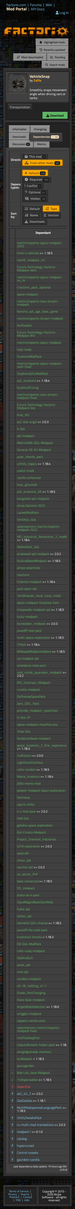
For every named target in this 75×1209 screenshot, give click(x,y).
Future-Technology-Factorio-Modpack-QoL (36, 406)
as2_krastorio (27, 380)
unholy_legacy (27, 463)
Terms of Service (19, 1191)
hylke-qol (23, 909)
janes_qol (23, 964)
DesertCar (24, 1086)
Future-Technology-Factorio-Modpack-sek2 (36, 268)
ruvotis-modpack (28, 689)
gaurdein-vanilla (28, 1159)
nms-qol (22, 971)
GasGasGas (25, 1100)
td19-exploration (29, 846)
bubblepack (25, 1058)
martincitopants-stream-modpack (40, 318)
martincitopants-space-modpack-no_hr (39, 279)
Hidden (37, 198)
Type (53, 208)
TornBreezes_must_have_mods (39, 595)
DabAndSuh (25, 957)
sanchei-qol (25, 867)
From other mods (44, 162)
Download (56, 115)
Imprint (25, 1194)
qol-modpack (25, 435)
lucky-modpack (27, 616)
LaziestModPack (28, 512)
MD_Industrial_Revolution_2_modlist (43, 536)
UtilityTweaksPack (29, 1117)
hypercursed (25, 1145)
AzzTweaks (24, 325)
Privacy (12, 1194)
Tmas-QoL (24, 731)
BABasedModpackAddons (34, 651)
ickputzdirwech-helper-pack (36, 1044)
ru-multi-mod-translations (35, 1124)
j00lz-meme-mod (28, 783)
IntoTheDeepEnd (28, 1037)
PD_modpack (26, 888)
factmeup (23, 797)
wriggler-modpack (29, 1013)
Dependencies (45, 137)
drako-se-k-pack (28, 895)
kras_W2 (23, 414)
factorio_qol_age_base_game (37, 311)
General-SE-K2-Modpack (34, 449)
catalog (22, 1138)
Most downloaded (32, 57)
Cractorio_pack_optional (34, 287)
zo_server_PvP (27, 874)
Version (53, 215)
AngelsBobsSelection (31, 1006)
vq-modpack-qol (28, 658)
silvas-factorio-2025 (31, 505)
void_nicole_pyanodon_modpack (40, 672)
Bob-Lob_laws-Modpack (33, 1072)
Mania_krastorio (28, 776)
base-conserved (28, 881)
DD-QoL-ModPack (29, 943)
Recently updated (54, 50)
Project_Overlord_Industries (36, 839)
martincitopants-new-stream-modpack (37, 303)
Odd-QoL (23, 818)
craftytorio (24, 755)
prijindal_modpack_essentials (37, 710)
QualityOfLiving (27, 387)
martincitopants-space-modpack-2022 (39, 244)
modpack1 (24, 1131)
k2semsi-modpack (29, 581)
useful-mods (25, 470)
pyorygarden (25, 1065)
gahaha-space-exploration (35, 825)
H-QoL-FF (23, 717)
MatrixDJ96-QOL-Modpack (35, 442)
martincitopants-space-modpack (39, 342)
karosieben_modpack (32, 623)
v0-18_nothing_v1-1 (32, 985)
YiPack (22, 644)
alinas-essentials (28, 567)
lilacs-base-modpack (31, 999)
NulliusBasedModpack (32, 560)
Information (19, 129)
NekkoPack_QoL (28, 546)
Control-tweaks (27, 1152)
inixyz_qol (24, 860)
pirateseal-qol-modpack (33, 553)
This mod (36, 156)
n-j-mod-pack (27, 811)
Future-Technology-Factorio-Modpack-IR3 (36, 334)
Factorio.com (16, 5)
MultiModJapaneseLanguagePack (40, 1107)
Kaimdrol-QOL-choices (32, 923)
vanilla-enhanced (29, 477)
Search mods (57, 65)
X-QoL (21, 428)
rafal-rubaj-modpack (31, 950)
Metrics (41, 144)
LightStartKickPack (30, 762)
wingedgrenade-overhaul (34, 1051)
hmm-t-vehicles (28, 253)
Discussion (20, 144)
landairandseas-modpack (34, 738)
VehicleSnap (40, 76)
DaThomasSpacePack (31, 696)
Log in (64, 12)
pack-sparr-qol (27, 588)
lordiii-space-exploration (34, 637)
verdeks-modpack (29, 978)
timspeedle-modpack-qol (34, 609)
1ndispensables (28, 1079)
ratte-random (26, 769)
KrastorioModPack (29, 356)
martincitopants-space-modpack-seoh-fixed (39, 365)
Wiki (49, 5)
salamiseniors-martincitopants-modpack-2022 (38, 528)
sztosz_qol (24, 916)
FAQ (18, 1200)
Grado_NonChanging (31, 992)
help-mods (24, 349)
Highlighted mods (54, 42)
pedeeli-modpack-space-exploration (41, 790)
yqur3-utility (26, 804)
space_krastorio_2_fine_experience (41, 745)
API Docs (37, 9)
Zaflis (37, 80)
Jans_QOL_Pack (28, 703)
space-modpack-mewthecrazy (37, 724)
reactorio (23, 574)
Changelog (40, 129)
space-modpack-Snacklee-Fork (38, 602)
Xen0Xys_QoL (26, 519)
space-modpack (27, 294)
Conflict (33, 185)
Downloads (19, 137)
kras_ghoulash (27, 484)
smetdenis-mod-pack (31, 665)
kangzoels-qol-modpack (33, 498)
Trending (59, 57)
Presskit (14, 1197)
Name (33, 215)
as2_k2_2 (24, 1093)
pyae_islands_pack (30, 456)
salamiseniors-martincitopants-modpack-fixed (38, 1029)
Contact (27, 1197)
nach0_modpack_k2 (31, 260)
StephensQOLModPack (32, 373)
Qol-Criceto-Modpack (31, 832)
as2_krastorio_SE (29, 491)
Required (38, 179)
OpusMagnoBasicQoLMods (35, 902)
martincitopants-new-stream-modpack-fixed (37, 396)
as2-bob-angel (27, 421)
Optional (36, 192)
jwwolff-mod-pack (29, 630)
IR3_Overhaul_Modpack (33, 682)
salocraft (23, 853)
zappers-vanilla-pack (31, 1020)
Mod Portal (16, 9)
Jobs (26, 1200)
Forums (36, 5)
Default (36, 173)
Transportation (20, 107)
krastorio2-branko (30, 937)
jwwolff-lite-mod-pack (32, 930)
